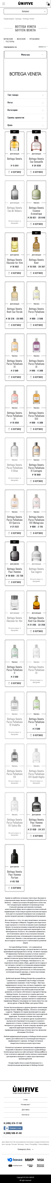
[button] (47, 3)
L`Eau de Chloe (23, 1003)
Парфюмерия (9, 19)
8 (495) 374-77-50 (13, 1123)
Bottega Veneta (22, 1010)
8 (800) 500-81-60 (13, 1133)
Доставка (25, 1110)
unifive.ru (43, 1052)
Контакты (25, 1115)
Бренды (19, 19)
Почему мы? (25, 1104)
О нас (26, 1100)
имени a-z (42, 47)
